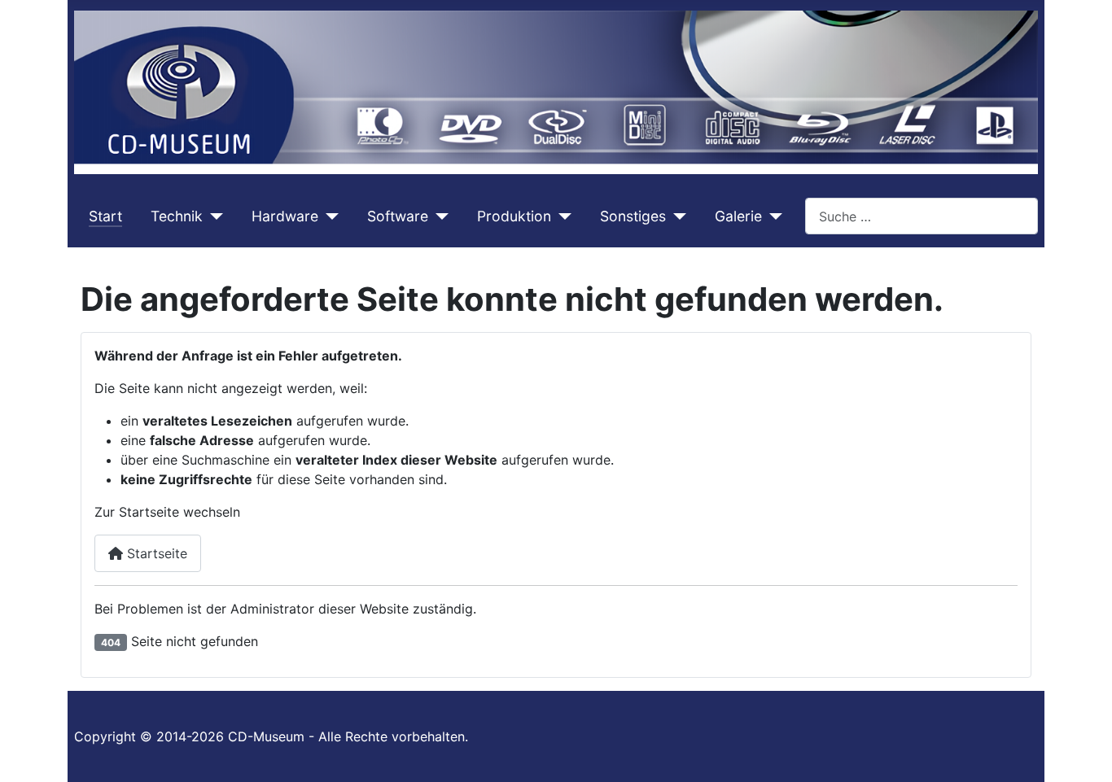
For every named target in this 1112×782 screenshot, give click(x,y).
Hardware (285, 216)
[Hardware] (328, 216)
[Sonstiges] (676, 216)
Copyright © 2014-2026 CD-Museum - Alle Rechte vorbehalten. (271, 736)
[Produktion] (561, 216)
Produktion (514, 216)
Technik (177, 216)
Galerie (738, 216)
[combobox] (921, 216)
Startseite (155, 553)
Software (397, 216)
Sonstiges (633, 216)
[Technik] (213, 216)
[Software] (438, 216)
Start (105, 216)
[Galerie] (772, 216)
